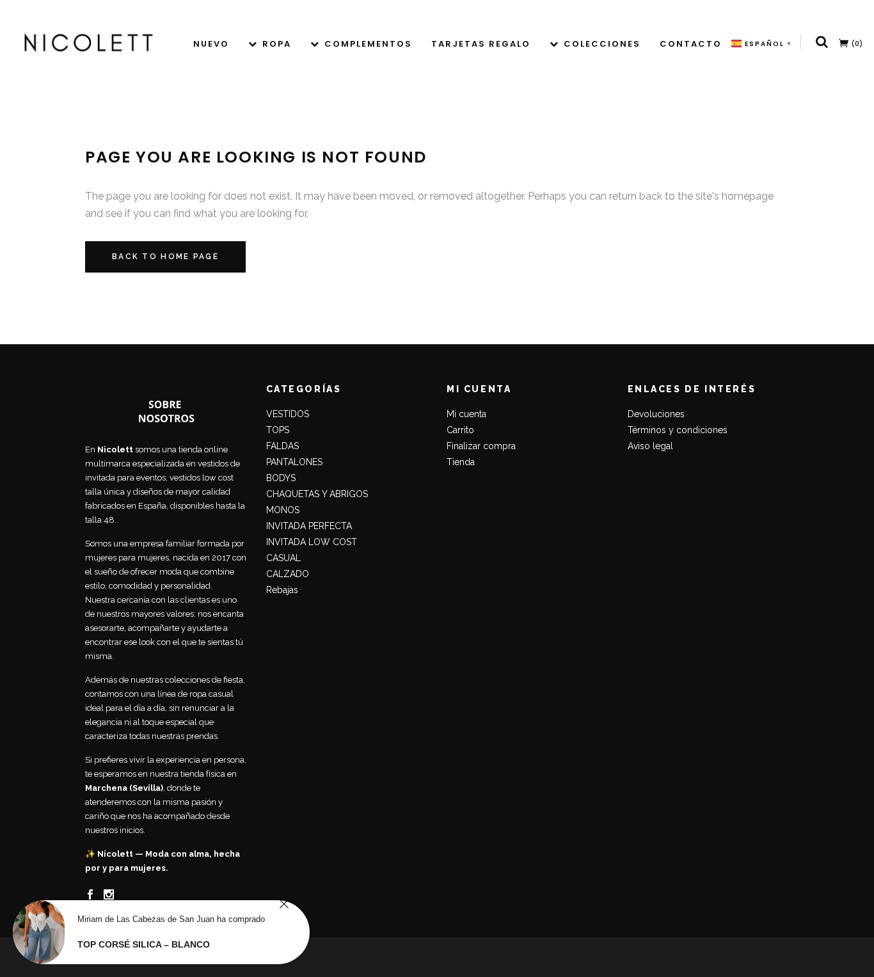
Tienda (461, 462)
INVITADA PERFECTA (309, 526)
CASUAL (283, 558)
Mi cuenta (466, 414)
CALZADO (287, 574)
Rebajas (282, 590)
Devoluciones (656, 414)
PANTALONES (294, 462)
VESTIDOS (287, 414)
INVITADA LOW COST (311, 542)
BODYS (281, 478)
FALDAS (282, 446)
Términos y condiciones (677, 430)
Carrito (460, 430)
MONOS (282, 510)
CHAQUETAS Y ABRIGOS (317, 494)
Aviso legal (650, 446)
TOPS (277, 430)
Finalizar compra (481, 446)
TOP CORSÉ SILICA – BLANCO (143, 944)
